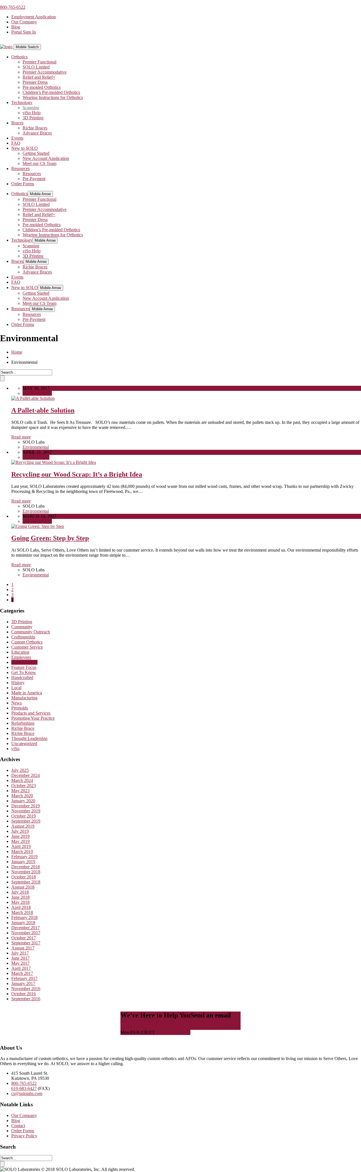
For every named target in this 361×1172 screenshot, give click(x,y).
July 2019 (20, 831)
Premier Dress (35, 82)
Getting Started (36, 153)
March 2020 (22, 795)
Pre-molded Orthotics (42, 87)
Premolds (19, 708)
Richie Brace (22, 728)
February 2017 (24, 978)
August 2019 (22, 826)
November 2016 (25, 988)
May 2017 (20, 963)
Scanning (31, 107)
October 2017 (23, 937)
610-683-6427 (24, 1088)
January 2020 (23, 800)
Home (16, 352)
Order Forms (22, 183)
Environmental (36, 447)
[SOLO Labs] (7, 46)
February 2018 (24, 917)
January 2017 (23, 983)
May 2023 (20, 790)
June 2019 (20, 836)
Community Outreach (30, 631)
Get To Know (23, 672)
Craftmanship (23, 637)
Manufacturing (24, 697)
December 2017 (25, 927)
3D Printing (33, 117)
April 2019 (21, 846)
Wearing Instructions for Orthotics (53, 97)
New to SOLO (24, 148)
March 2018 (22, 912)
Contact (18, 1125)
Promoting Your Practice (33, 718)
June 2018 (20, 897)
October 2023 (23, 785)
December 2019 (25, 805)
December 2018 (25, 866)
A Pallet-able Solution (42, 410)
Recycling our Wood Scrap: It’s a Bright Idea (76, 474)
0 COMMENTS (37, 393)
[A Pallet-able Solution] (33, 398)
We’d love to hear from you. (215, 1027)
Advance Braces (37, 133)
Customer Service (27, 647)
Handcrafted (22, 677)
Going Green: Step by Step (50, 538)
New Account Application (46, 158)
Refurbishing (22, 723)
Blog (15, 27)
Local (16, 687)
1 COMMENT (36, 457)
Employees (21, 657)
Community (21, 626)
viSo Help (32, 112)
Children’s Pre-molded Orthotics (51, 92)
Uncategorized (24, 743)
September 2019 (25, 821)
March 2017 (22, 973)
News (16, 702)
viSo (15, 748)
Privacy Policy (24, 1135)
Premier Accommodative (45, 72)
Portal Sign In (23, 32)
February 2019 (24, 856)
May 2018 (20, 902)
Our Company (24, 21)
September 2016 (25, 998)
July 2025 (20, 770)
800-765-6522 (12, 7)
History (18, 682)
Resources (20, 168)
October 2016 (23, 993)
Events (17, 138)
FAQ (15, 143)
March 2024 (22, 780)
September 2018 (25, 882)
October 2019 (23, 816)
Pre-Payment (34, 178)
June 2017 (20, 958)
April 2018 (21, 907)
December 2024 (25, 775)
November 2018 (25, 871)
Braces (17, 122)
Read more (21, 437)
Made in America (26, 692)
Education (20, 652)
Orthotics (19, 56)
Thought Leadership (29, 738)
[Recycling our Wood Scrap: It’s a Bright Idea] (53, 462)
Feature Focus (23, 667)
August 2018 (22, 887)
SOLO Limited (36, 67)
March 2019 (22, 851)
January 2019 (23, 861)
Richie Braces (35, 127)
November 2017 (25, 932)
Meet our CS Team (39, 163)
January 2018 (23, 922)
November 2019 (25, 810)
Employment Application (33, 16)
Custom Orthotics (27, 642)
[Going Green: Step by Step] (37, 526)
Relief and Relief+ (39, 77)
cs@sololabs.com (26, 1093)
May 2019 (20, 841)
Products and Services (30, 713)
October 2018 (23, 876)
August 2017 (22, 948)
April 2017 (21, 968)
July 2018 (20, 892)
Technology (21, 102)
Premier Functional (39, 62)
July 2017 (20, 953)
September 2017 (25, 942)
